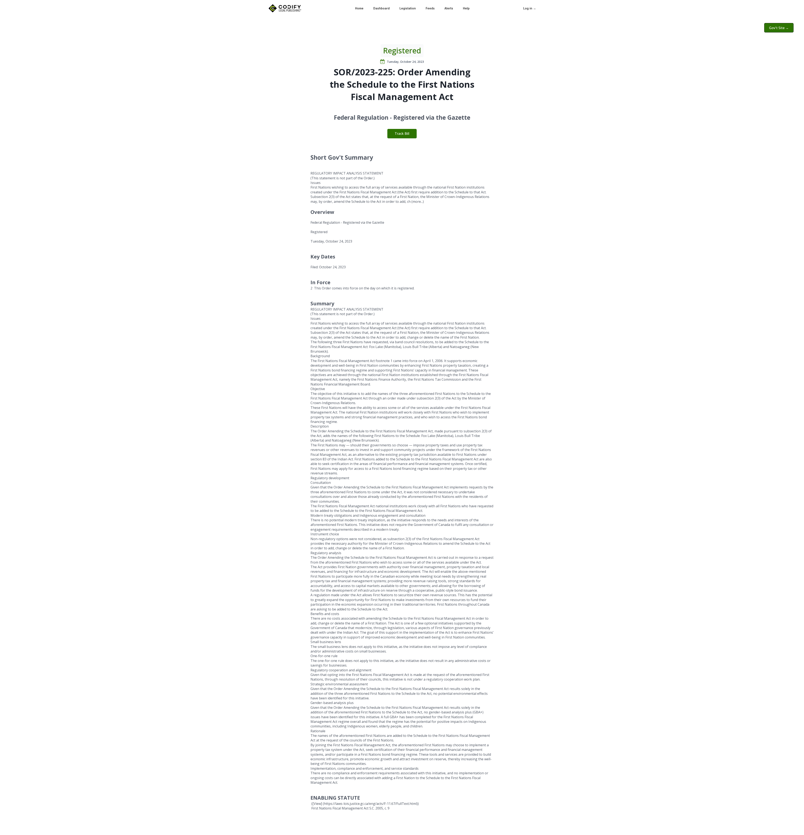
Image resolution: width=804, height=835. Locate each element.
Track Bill (402, 133)
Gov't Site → (779, 28)
